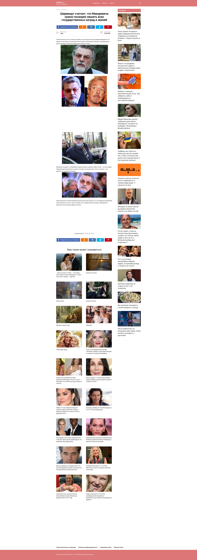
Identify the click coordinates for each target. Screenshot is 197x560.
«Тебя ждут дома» (61, 349)
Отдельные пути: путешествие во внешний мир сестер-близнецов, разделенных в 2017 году (66, 495)
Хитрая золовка (91, 301)
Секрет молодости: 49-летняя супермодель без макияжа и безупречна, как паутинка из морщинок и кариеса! (99, 496)
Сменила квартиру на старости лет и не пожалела (126, 286)
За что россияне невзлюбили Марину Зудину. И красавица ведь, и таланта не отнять (128, 262)
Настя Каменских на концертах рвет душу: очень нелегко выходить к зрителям (129, 332)
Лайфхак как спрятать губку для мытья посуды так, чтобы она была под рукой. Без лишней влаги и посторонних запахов (129, 155)
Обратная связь (118, 547)
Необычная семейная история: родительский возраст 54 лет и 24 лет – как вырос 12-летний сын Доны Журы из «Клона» (69, 380)
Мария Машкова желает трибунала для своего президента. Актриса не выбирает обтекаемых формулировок (128, 123)
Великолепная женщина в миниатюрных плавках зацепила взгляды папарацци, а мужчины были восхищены (99, 439)
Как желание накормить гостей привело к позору (128, 306)
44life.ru (60, 2)
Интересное (96, 3)
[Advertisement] (84, 119)
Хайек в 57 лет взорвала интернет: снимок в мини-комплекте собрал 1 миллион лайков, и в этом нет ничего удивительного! (67, 410)
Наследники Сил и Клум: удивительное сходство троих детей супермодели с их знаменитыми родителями (69, 439)
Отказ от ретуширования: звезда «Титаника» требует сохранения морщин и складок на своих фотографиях (99, 351)
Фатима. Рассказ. (91, 273)
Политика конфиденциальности (87, 547)
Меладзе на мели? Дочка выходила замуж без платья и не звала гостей (128, 209)
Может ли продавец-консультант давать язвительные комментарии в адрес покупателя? (129, 67)
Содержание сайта (105, 547)
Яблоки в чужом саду (63, 325)
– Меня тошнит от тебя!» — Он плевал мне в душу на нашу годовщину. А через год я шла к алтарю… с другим (68, 274)
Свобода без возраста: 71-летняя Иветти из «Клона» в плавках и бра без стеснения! (98, 467)
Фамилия (89, 325)
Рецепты (104, 3)
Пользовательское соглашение (66, 547)
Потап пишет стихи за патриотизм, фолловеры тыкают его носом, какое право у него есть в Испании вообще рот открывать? (128, 236)
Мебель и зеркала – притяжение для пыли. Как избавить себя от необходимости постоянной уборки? (129, 95)
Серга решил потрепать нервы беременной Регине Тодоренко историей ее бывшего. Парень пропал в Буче (129, 35)
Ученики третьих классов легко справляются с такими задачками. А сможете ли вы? (128, 181)
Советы (112, 3)
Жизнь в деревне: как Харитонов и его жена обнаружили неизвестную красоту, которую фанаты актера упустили (69, 467)
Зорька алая (60, 301)
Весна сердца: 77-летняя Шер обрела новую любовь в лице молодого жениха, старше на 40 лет (98, 379)
